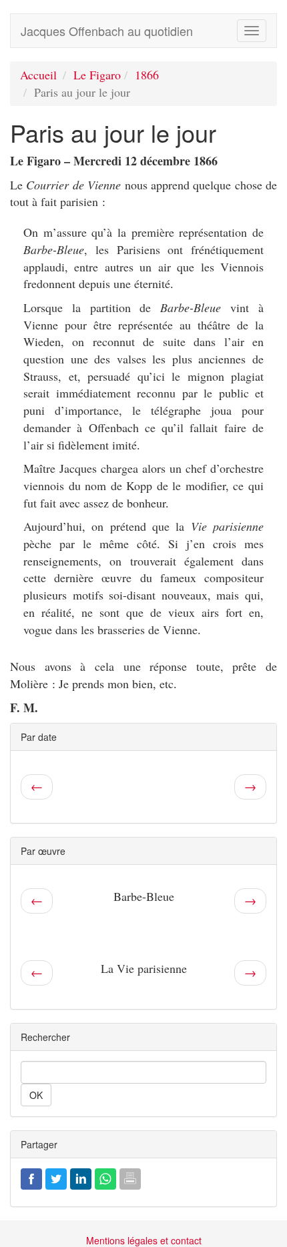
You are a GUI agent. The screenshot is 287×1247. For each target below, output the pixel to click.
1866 (147, 75)
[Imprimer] (130, 1177)
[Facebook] (31, 1177)
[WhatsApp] (105, 1177)
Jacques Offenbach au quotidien (107, 30)
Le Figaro (97, 75)
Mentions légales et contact (144, 1240)
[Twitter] (56, 1177)
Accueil (38, 75)
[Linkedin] (80, 1177)
